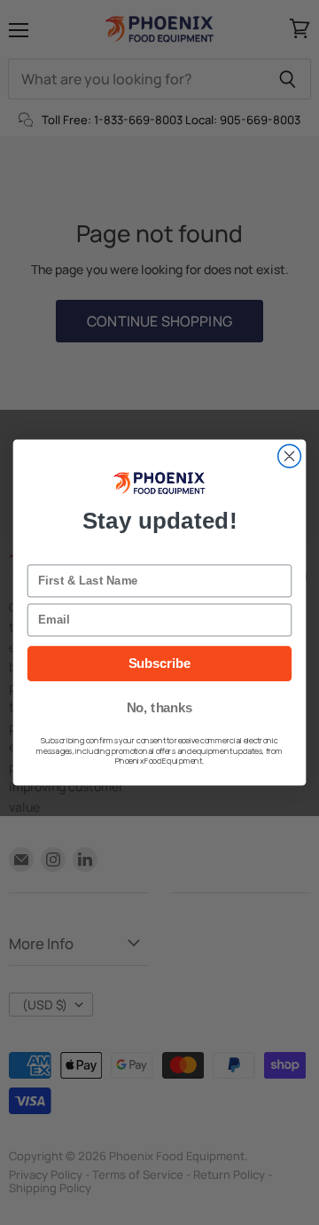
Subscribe (159, 663)
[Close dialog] (289, 455)
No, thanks (160, 708)
